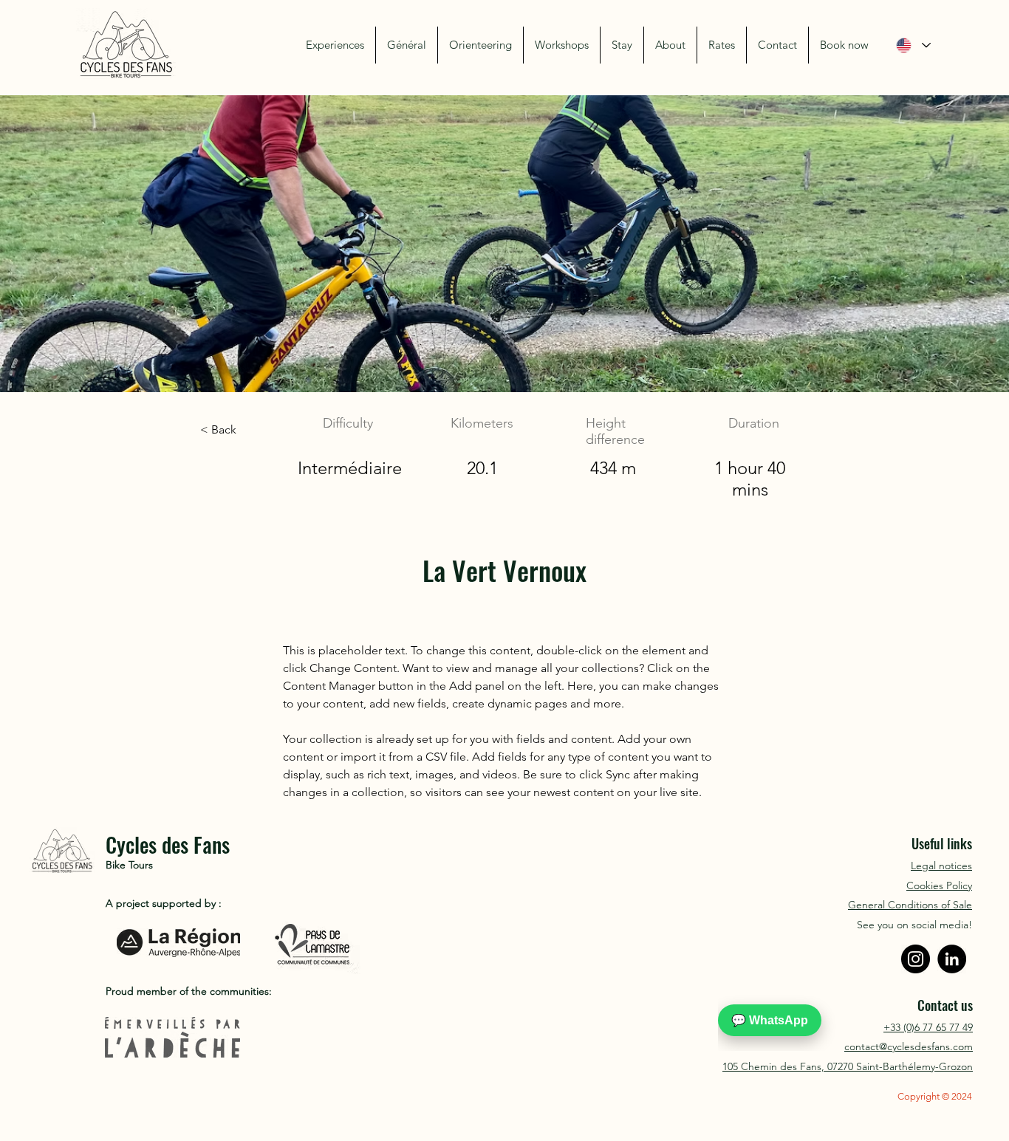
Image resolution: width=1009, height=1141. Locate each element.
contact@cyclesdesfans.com (908, 1046)
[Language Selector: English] (912, 45)
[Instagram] (915, 959)
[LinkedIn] (951, 959)
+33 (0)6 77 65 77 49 (928, 1027)
